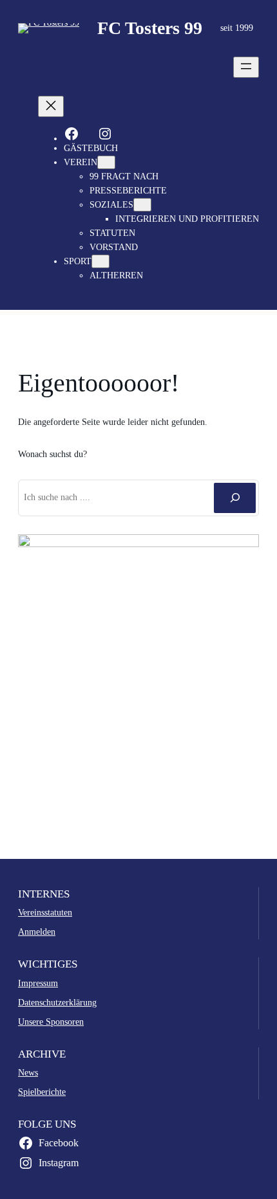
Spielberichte (42, 1091)
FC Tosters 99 (149, 28)
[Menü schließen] (51, 106)
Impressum (38, 983)
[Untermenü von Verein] (106, 162)
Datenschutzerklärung (57, 1002)
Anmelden (36, 931)
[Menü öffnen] (246, 67)
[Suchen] (235, 497)
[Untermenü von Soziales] (142, 205)
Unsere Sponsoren (51, 1021)
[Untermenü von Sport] (100, 261)
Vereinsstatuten (45, 912)
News (28, 1072)
